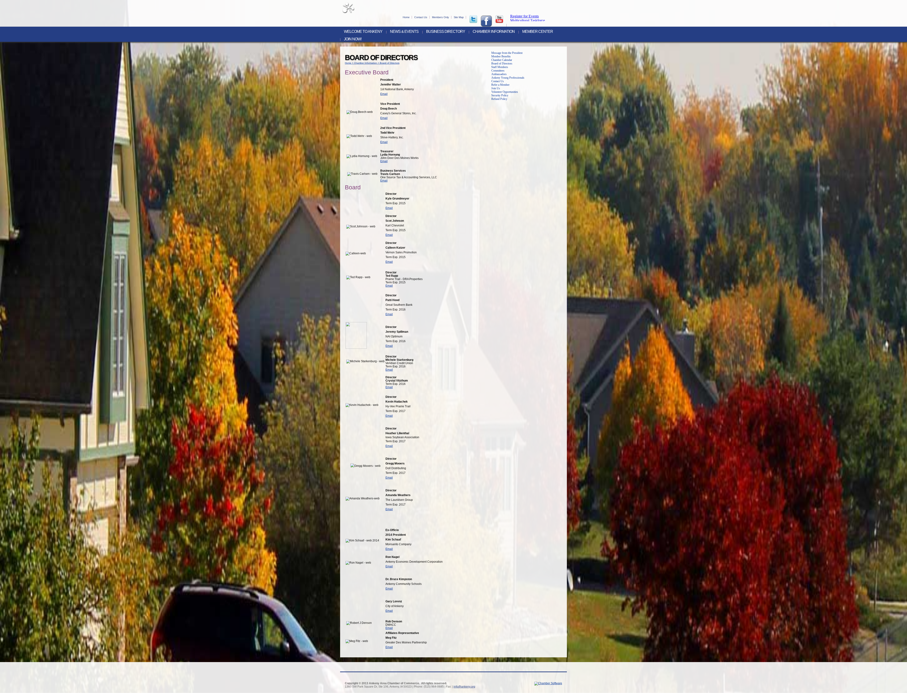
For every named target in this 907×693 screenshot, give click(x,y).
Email (384, 94)
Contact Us (420, 17)
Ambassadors (499, 74)
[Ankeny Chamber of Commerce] (348, 12)
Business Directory (445, 32)
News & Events (404, 32)
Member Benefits (501, 56)
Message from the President (506, 53)
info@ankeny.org (464, 686)
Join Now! (352, 39)
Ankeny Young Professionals (507, 77)
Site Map (459, 17)
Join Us (495, 88)
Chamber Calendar (501, 60)
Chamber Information (494, 32)
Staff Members (499, 67)
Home (406, 17)
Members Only (440, 17)
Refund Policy (499, 99)
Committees (498, 70)
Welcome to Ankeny (363, 32)
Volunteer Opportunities (504, 92)
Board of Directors (389, 63)
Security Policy (499, 95)
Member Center (537, 32)
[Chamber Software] (548, 683)
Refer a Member (500, 84)
